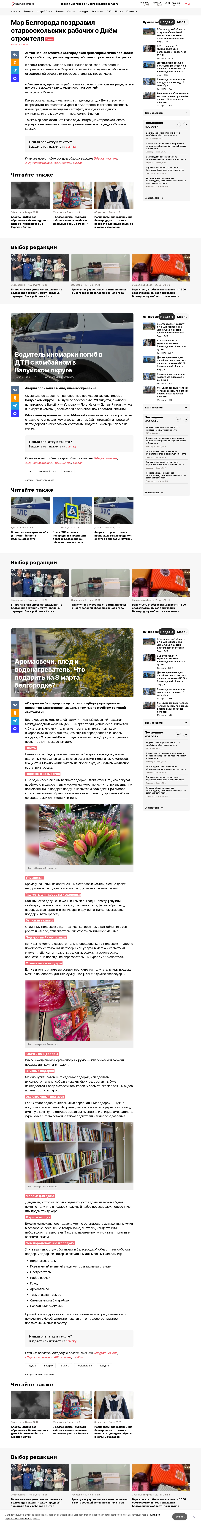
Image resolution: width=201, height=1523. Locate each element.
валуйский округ (47, 471)
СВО (109, 11)
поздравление (84, 1365)
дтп (30, 471)
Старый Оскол (44, 11)
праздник (104, 1365)
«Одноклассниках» (38, 163)
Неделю (166, 22)
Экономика (97, 11)
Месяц (182, 22)
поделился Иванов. (41, 92)
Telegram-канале (105, 158)
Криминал (131, 11)
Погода (119, 11)
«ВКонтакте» (62, 163)
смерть (68, 471)
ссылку (71, 146)
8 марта (65, 1365)
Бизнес (60, 11)
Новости (15, 11)
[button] (178, 124)
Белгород (28, 11)
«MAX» (78, 163)
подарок (48, 1365)
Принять (180, 1516)
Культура (83, 11)
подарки (32, 1365)
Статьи (71, 11)
